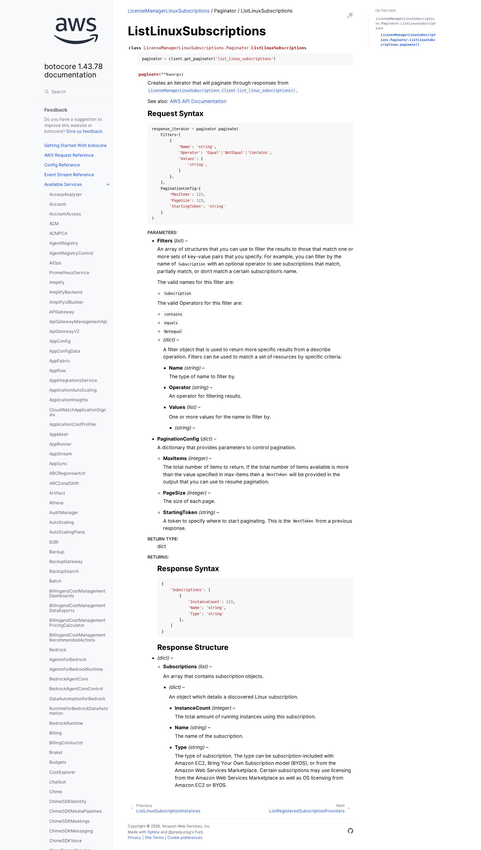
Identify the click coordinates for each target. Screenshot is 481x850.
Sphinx (153, 832)
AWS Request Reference (69, 155)
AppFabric (59, 360)
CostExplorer (62, 772)
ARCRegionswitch (67, 473)
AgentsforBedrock (67, 659)
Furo (199, 832)
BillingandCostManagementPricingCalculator (77, 623)
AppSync (58, 463)
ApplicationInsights (68, 399)
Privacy (134, 837)
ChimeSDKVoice (65, 840)
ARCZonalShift (64, 483)
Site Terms (154, 837)
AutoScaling (61, 522)
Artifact (57, 493)
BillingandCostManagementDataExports (77, 608)
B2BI (53, 542)
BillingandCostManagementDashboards (77, 593)
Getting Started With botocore (75, 145)
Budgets (57, 762)
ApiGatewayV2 (64, 331)
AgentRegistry (63, 243)
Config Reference (62, 165)
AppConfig (59, 341)
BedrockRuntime (66, 723)
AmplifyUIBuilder (66, 302)
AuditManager (63, 512)
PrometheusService (69, 272)
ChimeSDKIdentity (68, 801)
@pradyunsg (179, 832)
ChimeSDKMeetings (69, 821)
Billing (55, 733)
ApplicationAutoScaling (73, 390)
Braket (56, 752)
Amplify (57, 282)
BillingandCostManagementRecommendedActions (77, 637)
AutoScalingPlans (67, 532)
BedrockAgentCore (68, 679)
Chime (55, 791)
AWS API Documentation (198, 101)
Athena (56, 502)
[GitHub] (350, 832)
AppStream (60, 453)
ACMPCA (58, 233)
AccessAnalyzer (65, 194)
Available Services (63, 184)
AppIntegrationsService (73, 380)
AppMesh (58, 434)
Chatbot (57, 782)
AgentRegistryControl (71, 253)
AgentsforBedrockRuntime (76, 669)
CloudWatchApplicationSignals (77, 412)
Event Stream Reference (69, 174)
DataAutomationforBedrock (77, 698)
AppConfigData (64, 351)
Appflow (57, 370)
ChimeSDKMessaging (71, 831)
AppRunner (60, 444)
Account (57, 204)
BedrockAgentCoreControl (76, 688)
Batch (55, 581)
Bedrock (57, 649)
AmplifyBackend (65, 292)
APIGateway (61, 312)
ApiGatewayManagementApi (78, 321)
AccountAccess (65, 214)
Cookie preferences (184, 837)
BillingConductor (66, 742)
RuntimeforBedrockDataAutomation (78, 711)
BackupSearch (64, 571)
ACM (54, 223)
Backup (56, 551)
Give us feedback (84, 131)
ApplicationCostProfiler (73, 424)
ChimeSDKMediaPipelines (75, 811)
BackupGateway (66, 561)
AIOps (55, 263)
